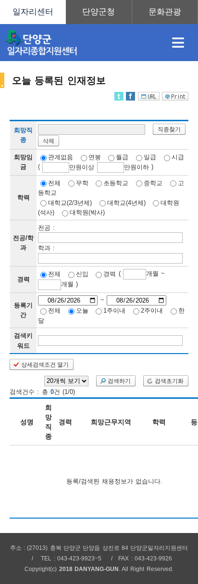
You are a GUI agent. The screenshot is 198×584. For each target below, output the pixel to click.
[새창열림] (99, 12)
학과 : (46, 248)
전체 (54, 182)
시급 (178, 157)
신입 (82, 274)
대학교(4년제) (126, 202)
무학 (82, 182)
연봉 (94, 157)
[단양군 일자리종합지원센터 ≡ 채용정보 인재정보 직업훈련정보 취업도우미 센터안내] (99, 12)
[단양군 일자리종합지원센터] (79, 42)
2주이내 (152, 310)
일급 (150, 157)
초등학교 (115, 182)
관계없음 (60, 157)
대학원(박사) (87, 212)
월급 (122, 157)
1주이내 (114, 310)
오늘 (82, 310)
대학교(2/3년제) (70, 202)
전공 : (46, 227)
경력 (109, 274)
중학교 (153, 182)
